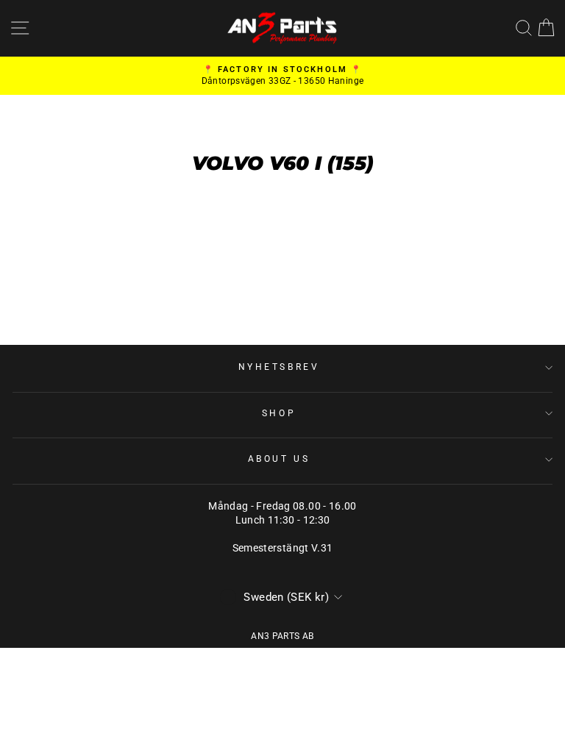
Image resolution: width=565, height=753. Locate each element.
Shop (279, 413)
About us (279, 459)
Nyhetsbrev (278, 367)
